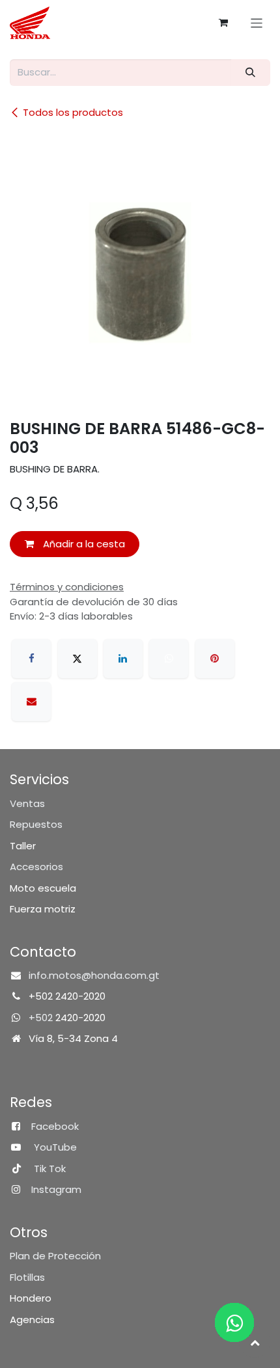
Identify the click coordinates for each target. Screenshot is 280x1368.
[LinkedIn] (123, 658)
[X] (77, 658)
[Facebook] (31, 658)
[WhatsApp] (168, 658)
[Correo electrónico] (31, 701)
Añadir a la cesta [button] (82, 544)
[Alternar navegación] (257, 22)
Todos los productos (73, 112)
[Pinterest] (214, 658)
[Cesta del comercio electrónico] (223, 23)
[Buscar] (250, 72)
